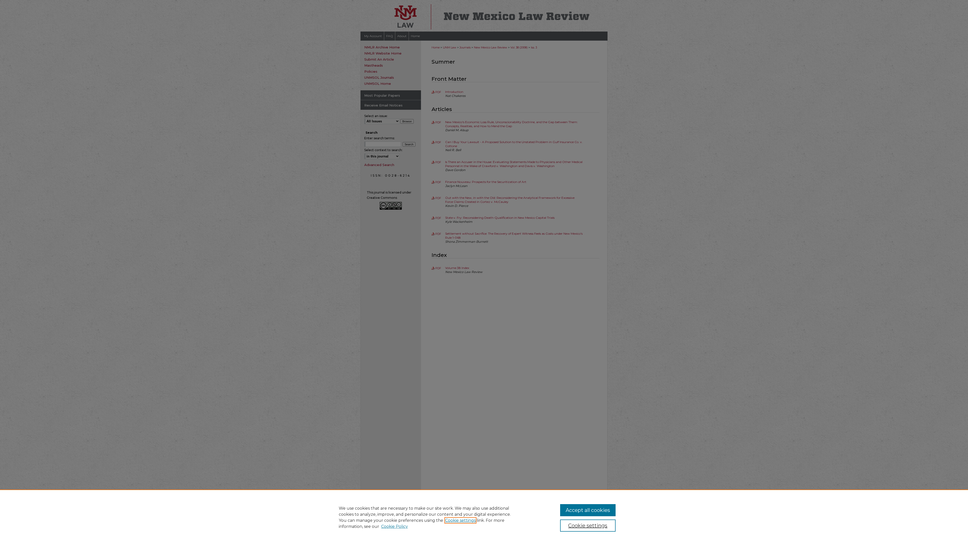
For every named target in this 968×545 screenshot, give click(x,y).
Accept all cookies (588, 510)
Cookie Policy (394, 526)
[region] (484, 517)
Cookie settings (460, 520)
